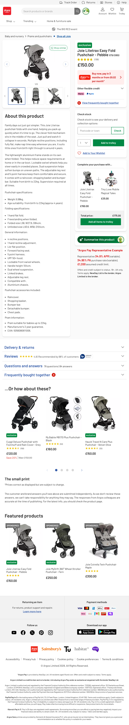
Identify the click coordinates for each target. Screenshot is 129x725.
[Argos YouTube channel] (14, 632)
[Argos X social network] (32, 632)
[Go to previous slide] (7, 64)
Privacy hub (29, 659)
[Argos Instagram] (50, 632)
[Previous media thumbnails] (5, 96)
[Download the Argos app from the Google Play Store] (107, 633)
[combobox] (47, 11)
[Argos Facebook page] (23, 632)
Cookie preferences (88, 659)
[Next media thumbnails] (67, 96)
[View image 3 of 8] (54, 96)
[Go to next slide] (65, 64)
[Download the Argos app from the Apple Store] (86, 633)
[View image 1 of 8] (16, 96)
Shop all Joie (64, 36)
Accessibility (13, 659)
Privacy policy (46, 659)
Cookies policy (65, 659)
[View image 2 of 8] (35, 96)
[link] (100, 102)
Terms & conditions (112, 659)
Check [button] (117, 130)
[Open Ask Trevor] (85, 11)
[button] (58, 48)
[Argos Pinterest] (41, 632)
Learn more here (32, 611)
